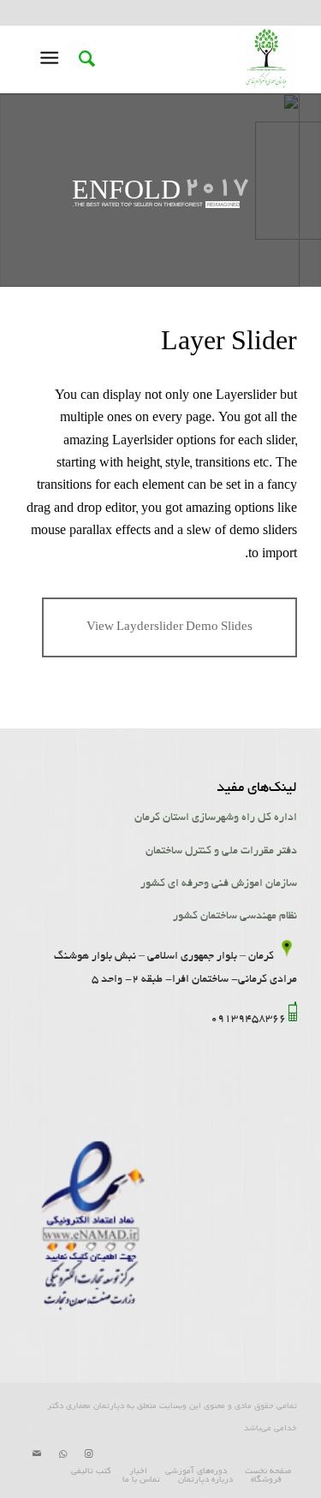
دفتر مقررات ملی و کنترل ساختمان (221, 852)
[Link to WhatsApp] (62, 1454)
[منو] (52, 59)
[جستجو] (84, 59)
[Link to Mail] (37, 1454)
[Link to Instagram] (88, 1454)
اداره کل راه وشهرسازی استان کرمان (215, 818)
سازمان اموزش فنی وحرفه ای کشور (218, 884)
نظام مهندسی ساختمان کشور (235, 917)
